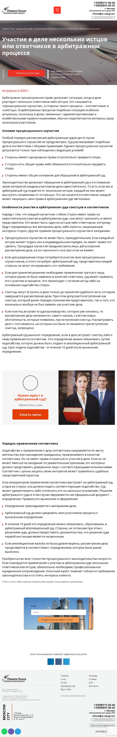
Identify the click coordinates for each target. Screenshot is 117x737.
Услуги (64, 682)
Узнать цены (30, 414)
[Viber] (11, 731)
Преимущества (68, 686)
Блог (12, 29)
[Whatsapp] (4, 731)
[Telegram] (18, 731)
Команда (93, 675)
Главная (5, 29)
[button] (3, 75)
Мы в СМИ (66, 689)
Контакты (93, 686)
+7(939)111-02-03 (104, 2)
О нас (63, 679)
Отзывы (92, 679)
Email (33, 606)
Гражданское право (24, 29)
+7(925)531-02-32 (104, 5)
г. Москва (110, 8)
